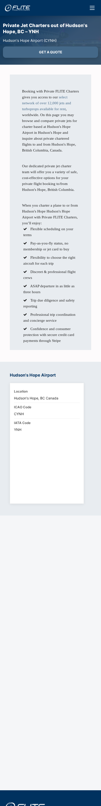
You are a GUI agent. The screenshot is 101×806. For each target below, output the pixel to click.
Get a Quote (50, 52)
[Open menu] (92, 7)
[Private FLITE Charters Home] (17, 7)
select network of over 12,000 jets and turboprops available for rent (46, 103)
